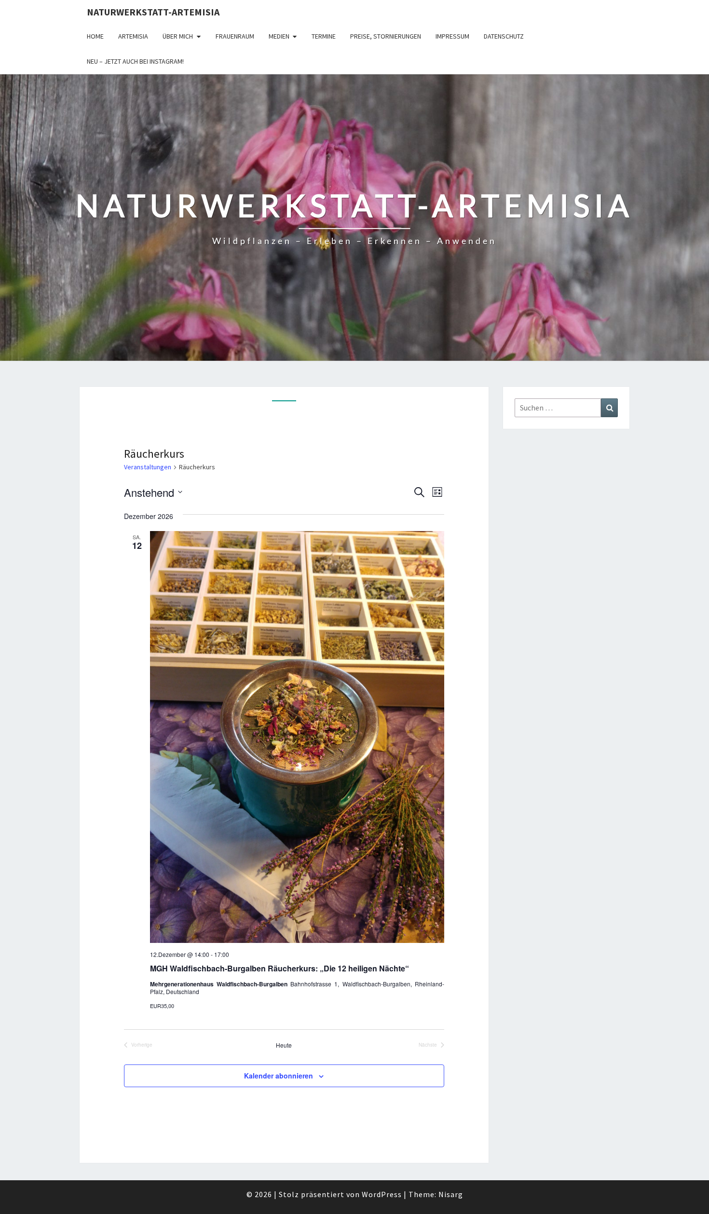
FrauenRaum (235, 36)
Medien (279, 36)
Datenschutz (504, 36)
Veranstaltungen (147, 467)
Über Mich (178, 36)
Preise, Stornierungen (385, 36)
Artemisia (133, 36)
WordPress (382, 1194)
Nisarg (450, 1194)
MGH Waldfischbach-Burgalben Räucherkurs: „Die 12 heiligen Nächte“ (279, 968)
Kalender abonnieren (278, 1075)
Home (95, 36)
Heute (284, 1045)
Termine (324, 36)
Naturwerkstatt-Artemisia (153, 12)
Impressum (452, 36)
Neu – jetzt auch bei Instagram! (135, 61)
